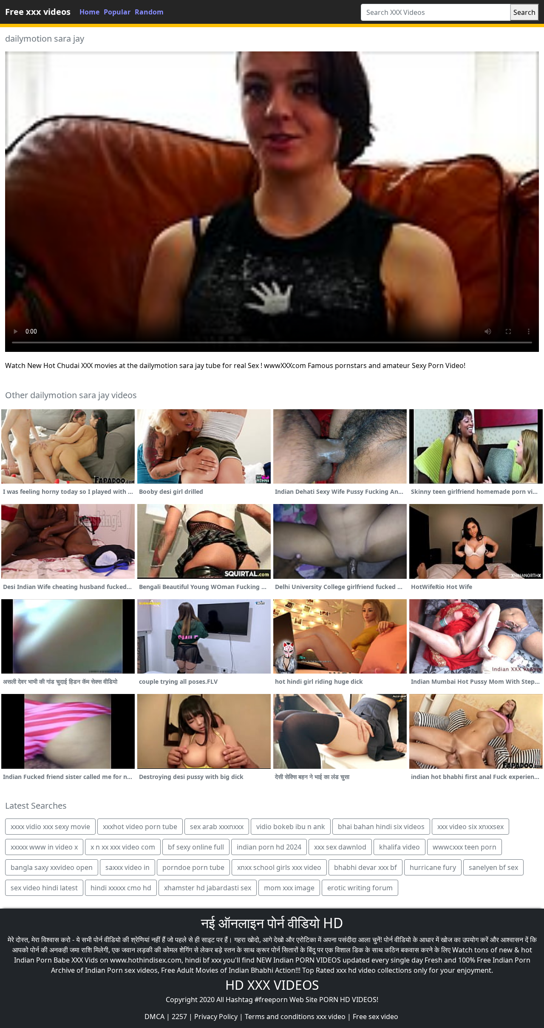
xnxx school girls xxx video (279, 867)
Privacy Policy (216, 1016)
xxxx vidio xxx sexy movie (50, 826)
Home (89, 12)
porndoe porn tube (193, 867)
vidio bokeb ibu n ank (290, 826)
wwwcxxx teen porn (464, 847)
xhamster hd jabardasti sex (207, 887)
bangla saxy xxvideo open (52, 867)
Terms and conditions (279, 1016)
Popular (117, 12)
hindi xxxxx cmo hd (121, 887)
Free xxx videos (38, 11)
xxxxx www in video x (44, 847)
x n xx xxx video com (123, 847)
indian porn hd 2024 (269, 847)
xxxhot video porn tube (140, 826)
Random (149, 12)
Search (524, 12)
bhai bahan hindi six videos (381, 826)
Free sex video (375, 1016)
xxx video (331, 1016)
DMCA (154, 1016)
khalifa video (399, 847)
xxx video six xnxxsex (470, 826)
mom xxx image (289, 887)
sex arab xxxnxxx (217, 826)
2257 (179, 1016)
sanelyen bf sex (493, 867)
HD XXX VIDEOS (272, 985)
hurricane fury (433, 867)
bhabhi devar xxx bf (365, 867)
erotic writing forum (360, 887)
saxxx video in (127, 867)
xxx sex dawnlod (340, 847)
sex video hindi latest (44, 887)
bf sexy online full (196, 847)
